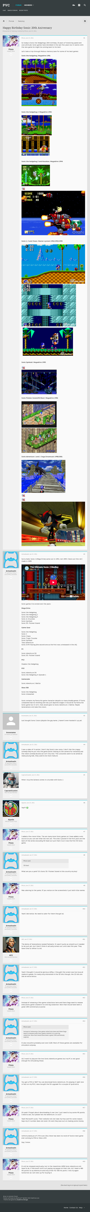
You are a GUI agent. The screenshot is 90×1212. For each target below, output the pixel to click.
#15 (84, 1054)
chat (4, 10)
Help (80, 1208)
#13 (84, 998)
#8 (84, 855)
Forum (18, 5)
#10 (84, 909)
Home (66, 1208)
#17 (84, 1107)
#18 (84, 1131)
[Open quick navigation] (85, 21)
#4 (84, 744)
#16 (84, 1077)
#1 (84, 38)
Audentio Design (22, 1199)
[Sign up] (79, 5)
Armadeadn (11, 571)
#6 (84, 803)
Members (28, 5)
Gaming (14, 31)
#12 (84, 967)
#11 (84, 939)
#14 (84, 1021)
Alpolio (11, 819)
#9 (84, 885)
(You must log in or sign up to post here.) (74, 1185)
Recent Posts (23, 10)
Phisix (26, 31)
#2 (84, 554)
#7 (84, 831)
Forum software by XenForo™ (21, 1198)
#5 (84, 775)
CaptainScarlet (11, 791)
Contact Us (73, 1208)
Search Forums (12, 10)
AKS (11, 955)
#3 (84, 715)
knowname (11, 732)
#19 (84, 1161)
